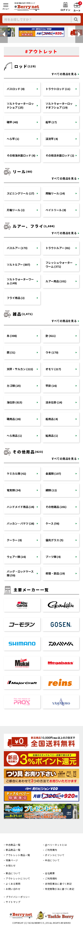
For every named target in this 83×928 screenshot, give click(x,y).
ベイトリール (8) (56, 210)
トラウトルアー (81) (58, 248)
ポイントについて (54, 855)
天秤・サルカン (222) (20, 369)
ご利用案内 (51, 849)
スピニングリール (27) (20, 193)
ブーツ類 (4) (53, 557)
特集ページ (12, 860)
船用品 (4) (52, 419)
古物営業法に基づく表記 (58, 883)
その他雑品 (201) (56, 507)
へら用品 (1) (14, 435)
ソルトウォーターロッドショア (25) (20, 105)
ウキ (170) (52, 352)
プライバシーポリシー (18, 896)
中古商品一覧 (13, 844)
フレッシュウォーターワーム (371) (59, 264)
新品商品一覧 (13, 849)
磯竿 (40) (12, 122)
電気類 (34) (14, 490)
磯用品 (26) (14, 419)
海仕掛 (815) (14, 402)
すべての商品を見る (64, 74)
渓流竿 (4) (52, 139)
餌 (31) (11, 352)
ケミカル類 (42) (16, 473)
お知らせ (10, 865)
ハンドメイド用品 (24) (20, 507)
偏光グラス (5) (54, 540)
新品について (13, 873)
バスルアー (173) (17, 248)
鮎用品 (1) (52, 435)
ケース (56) (52, 523)
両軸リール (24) (55, 193)
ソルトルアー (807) (18, 264)
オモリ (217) (53, 369)
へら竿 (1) (13, 139)
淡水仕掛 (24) (54, 402)
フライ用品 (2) (16, 298)
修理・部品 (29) (55, 573)
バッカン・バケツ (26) (20, 523)
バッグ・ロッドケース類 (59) (20, 573)
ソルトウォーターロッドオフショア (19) (59, 105)
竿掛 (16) (51, 386)
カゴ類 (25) (14, 386)
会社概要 (50, 873)
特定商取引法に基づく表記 (59, 888)
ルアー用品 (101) (56, 281)
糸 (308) (12, 336)
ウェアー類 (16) (16, 557)
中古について (52, 860)
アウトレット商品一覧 (18, 855)
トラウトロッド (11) (58, 89)
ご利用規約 (51, 878)
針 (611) (51, 336)
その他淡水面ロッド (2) (60, 155)
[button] (4, 34)
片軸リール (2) (16, 210)
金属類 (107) (53, 473)
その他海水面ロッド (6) (21, 155)
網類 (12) (51, 490)
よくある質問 (13, 883)
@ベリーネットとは (56, 844)
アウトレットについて (18, 878)
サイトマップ (13, 901)
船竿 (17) (51, 122)
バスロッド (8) (16, 89)
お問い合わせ (13, 888)
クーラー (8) (14, 540)
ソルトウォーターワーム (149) (20, 281)
